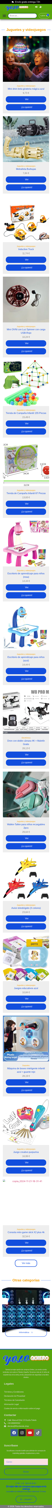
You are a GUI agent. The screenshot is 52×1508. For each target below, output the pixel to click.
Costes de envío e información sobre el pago (22, 1408)
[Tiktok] (38, 1432)
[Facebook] (14, 1432)
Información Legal (11, 1404)
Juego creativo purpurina (26, 1152)
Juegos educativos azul (26, 988)
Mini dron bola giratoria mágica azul (26, 89)
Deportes (26, 1066)
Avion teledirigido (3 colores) (26, 908)
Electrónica (26, 738)
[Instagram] (22, 1432)
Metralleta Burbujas (26, 169)
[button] (4, 15)
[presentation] (4, 1301)
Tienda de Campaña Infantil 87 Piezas (26, 493)
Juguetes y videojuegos (26, 86)
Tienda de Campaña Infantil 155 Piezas (26, 413)
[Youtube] (30, 1432)
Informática (24, 1332)
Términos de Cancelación (14, 1400)
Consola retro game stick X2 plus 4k (26, 1232)
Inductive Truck (26, 249)
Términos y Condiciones (14, 1392)
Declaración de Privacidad (14, 1396)
